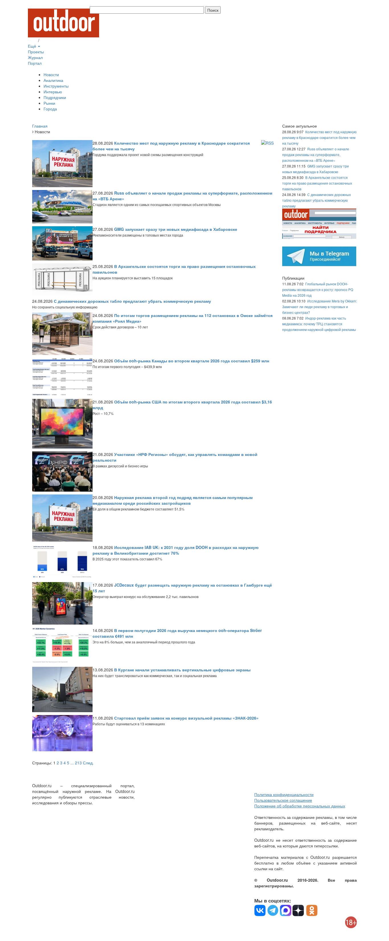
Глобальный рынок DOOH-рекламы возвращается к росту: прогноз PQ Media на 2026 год (317, 289)
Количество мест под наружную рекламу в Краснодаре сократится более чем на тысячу (319, 137)
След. (88, 763)
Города (50, 109)
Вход (32, 40)
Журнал (35, 57)
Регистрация (52, 40)
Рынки (49, 103)
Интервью (53, 91)
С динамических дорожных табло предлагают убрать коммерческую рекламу (316, 200)
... (72, 763)
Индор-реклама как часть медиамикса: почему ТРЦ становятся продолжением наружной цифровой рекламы (319, 324)
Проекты (36, 51)
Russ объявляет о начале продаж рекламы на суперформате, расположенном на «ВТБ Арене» (315, 154)
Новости (51, 74)
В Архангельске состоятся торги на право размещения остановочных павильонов (317, 183)
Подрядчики (55, 97)
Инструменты (56, 86)
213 (78, 763)
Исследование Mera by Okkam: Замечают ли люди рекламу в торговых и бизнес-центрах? (319, 306)
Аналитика (53, 80)
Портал (35, 63)
